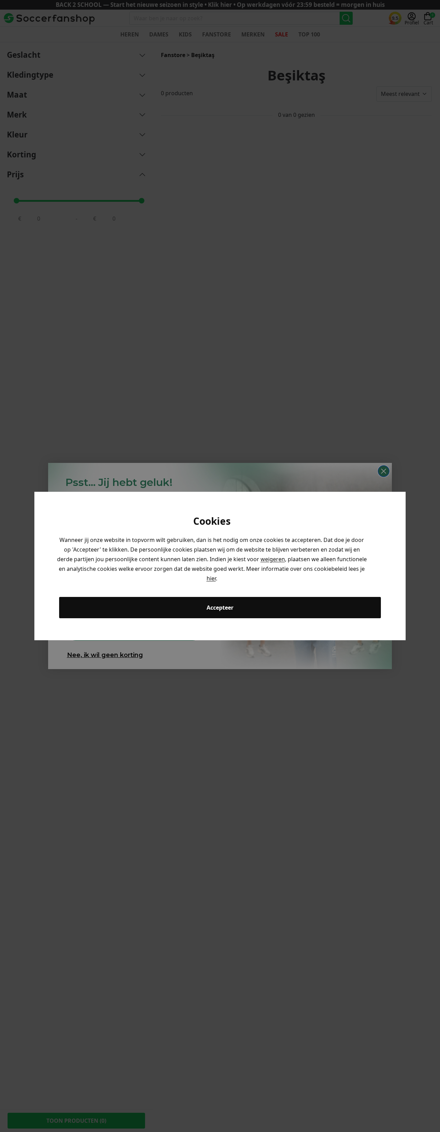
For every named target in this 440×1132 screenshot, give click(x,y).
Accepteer (220, 607)
